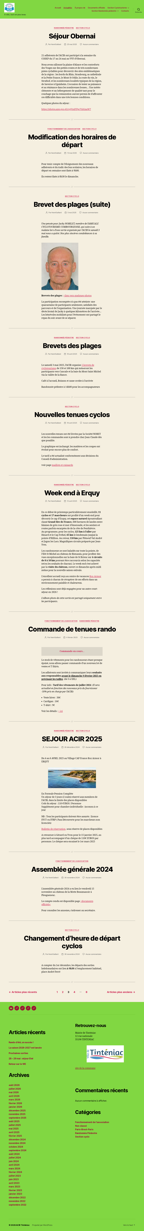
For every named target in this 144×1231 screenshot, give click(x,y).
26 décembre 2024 (72, 747)
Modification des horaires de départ (72, 141)
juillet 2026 (15, 1088)
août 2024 (14, 1154)
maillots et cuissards (62, 465)
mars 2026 (14, 1099)
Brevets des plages (72, 346)
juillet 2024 (15, 1157)
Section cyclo (83, 28)
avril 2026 (14, 1096)
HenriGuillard (56, 44)
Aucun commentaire (91, 44)
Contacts (125, 11)
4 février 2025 (71, 637)
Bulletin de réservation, (53, 829)
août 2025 (14, 1121)
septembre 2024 (17, 1150)
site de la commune (85, 1068)
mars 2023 (14, 1186)
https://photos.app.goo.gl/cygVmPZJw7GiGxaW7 (66, 109)
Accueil (58, 8)
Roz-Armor (95, 576)
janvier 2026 (15, 1107)
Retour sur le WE (17, 1064)
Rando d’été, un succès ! (21, 1042)
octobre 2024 (16, 1146)
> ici (60, 711)
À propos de (80, 8)
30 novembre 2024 (72, 878)
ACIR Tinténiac (23, 1225)
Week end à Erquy (72, 493)
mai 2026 (14, 1092)
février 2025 (15, 1136)
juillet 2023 (15, 1175)
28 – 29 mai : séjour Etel (21, 1058)
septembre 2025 (17, 1117)
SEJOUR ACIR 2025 (72, 739)
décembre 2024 (17, 1139)
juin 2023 (14, 1179)
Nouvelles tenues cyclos (72, 414)
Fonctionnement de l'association (64, 129)
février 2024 (15, 1172)
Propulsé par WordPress (42, 1225)
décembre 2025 (17, 1110)
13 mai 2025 (72, 153)
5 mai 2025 (72, 212)
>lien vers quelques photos (78, 295)
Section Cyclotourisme (117, 8)
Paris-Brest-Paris (84, 1129)
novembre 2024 (17, 1143)
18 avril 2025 (72, 354)
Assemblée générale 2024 (72, 869)
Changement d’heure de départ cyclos (72, 942)
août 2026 (14, 1085)
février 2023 (15, 1190)
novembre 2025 (17, 1114)
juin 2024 (14, 1161)
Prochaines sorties (18, 1053)
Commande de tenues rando (72, 629)
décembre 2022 (17, 1197)
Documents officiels (96, 8)
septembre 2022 (17, 1204)
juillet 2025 (15, 1125)
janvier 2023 (15, 1194)
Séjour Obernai (72, 36)
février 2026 (15, 1103)
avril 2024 (14, 1165)
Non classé (81, 1126)
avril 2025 (14, 1132)
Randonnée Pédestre (64, 28)
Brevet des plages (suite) (72, 204)
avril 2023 (14, 1183)
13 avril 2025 (72, 501)
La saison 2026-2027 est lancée (25, 1047)
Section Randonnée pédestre (104, 11)
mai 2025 (14, 1128)
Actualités (67, 8)
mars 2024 (14, 1168)
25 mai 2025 (72, 44)
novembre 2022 (17, 1201)
